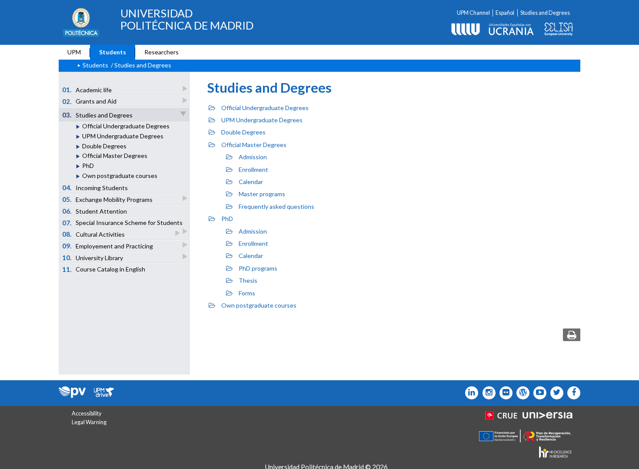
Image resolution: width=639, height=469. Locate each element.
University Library (92, 257)
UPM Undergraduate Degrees (122, 136)
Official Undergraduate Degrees (126, 126)
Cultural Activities (93, 234)
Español (505, 13)
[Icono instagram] (486, 392)
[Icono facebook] (571, 392)
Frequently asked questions (276, 206)
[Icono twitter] (504, 392)
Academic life (87, 90)
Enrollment (253, 169)
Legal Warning (89, 422)
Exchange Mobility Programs (107, 199)
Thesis (248, 280)
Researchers (161, 52)
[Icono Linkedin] (469, 392)
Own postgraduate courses (119, 175)
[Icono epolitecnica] (521, 392)
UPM (74, 52)
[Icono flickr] (554, 392)
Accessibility (86, 413)
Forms (247, 293)
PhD (88, 165)
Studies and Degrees (545, 13)
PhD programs (258, 268)
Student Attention (94, 211)
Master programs (262, 194)
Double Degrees (104, 146)
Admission (253, 157)
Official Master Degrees (114, 155)
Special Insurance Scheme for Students (122, 223)
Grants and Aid (89, 101)
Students (112, 52)
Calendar (251, 181)
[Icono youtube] (537, 392)
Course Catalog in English (104, 269)
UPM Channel (473, 13)
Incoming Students (95, 187)
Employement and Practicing (107, 246)
